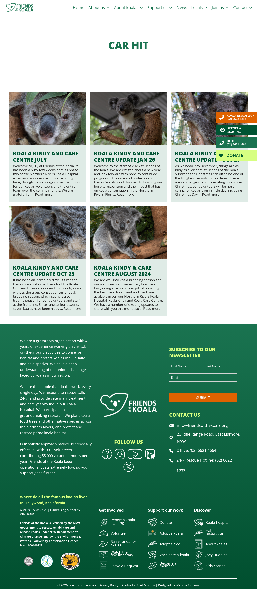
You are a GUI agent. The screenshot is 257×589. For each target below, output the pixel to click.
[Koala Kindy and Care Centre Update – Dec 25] (209, 147)
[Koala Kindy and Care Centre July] (47, 147)
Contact (241, 7)
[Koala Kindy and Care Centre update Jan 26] (128, 147)
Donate (234, 155)
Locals (197, 7)
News (182, 7)
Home (78, 7)
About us (97, 7)
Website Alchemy (188, 585)
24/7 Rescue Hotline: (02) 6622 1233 (204, 465)
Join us (218, 7)
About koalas (126, 7)
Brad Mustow (145, 585)
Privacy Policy (108, 585)
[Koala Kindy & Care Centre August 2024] (128, 261)
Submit (203, 397)
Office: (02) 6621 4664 (196, 450)
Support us (158, 7)
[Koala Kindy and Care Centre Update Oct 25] (47, 261)
